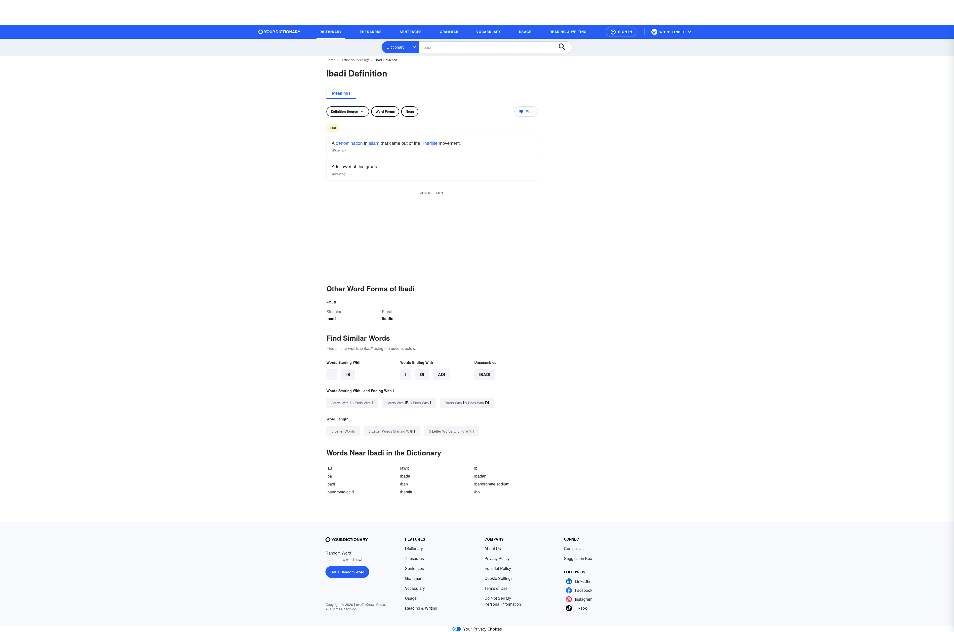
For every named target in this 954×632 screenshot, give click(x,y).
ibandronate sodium (491, 484)
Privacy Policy (497, 558)
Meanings (341, 93)
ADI (441, 374)
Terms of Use (496, 588)
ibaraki (406, 492)
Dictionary (395, 47)
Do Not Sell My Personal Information (502, 601)
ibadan (480, 476)
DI (422, 374)
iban (404, 484)
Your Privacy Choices (482, 629)
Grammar (413, 578)
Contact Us (574, 548)
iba (329, 476)
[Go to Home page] (279, 32)
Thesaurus (414, 558)
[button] (621, 32)
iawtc (404, 468)
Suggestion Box (578, 558)
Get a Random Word (347, 571)
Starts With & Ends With (352, 403)
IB (348, 374)
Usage (411, 598)
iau (329, 468)
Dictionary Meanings (355, 60)
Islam (374, 143)
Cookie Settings (498, 578)
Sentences (414, 568)
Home (330, 60)
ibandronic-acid (340, 492)
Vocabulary (415, 588)
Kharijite (429, 143)
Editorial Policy (497, 568)
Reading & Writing (421, 608)
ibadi (484, 374)
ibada (405, 476)
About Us (492, 548)
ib (475, 468)
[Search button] (564, 47)
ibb (477, 492)
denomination (349, 143)
